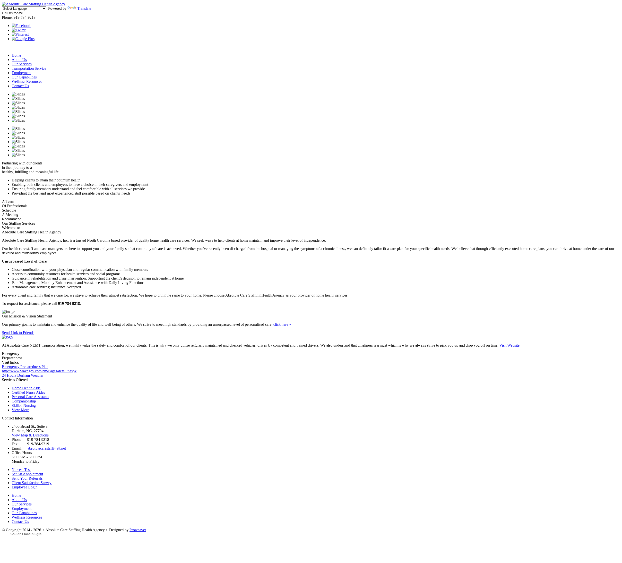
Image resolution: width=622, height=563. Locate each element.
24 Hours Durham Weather (22, 375)
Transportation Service (29, 68)
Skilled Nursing (24, 405)
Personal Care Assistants (30, 397)
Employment (21, 73)
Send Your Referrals (27, 478)
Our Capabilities (24, 77)
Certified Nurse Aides (28, 392)
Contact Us (20, 86)
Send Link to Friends (18, 333)
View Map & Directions (30, 435)
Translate (84, 8)
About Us (19, 60)
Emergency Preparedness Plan (25, 367)
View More (20, 410)
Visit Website (509, 345)
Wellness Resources (27, 81)
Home (16, 55)
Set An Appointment (27, 474)
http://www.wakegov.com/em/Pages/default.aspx (39, 371)
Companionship (24, 401)
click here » (282, 324)
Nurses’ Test (21, 470)
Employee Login (24, 487)
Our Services (22, 64)
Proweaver (138, 530)
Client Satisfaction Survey (32, 483)
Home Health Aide (26, 388)
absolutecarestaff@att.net (46, 448)
